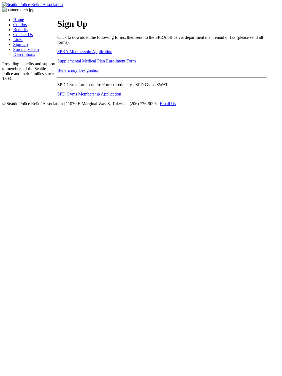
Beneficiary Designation (78, 70)
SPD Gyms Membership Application (89, 94)
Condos (20, 24)
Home (18, 19)
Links (18, 39)
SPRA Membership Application (84, 51)
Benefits (20, 29)
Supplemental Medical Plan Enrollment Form (96, 61)
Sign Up (20, 44)
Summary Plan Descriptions (26, 52)
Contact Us (23, 34)
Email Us (168, 103)
